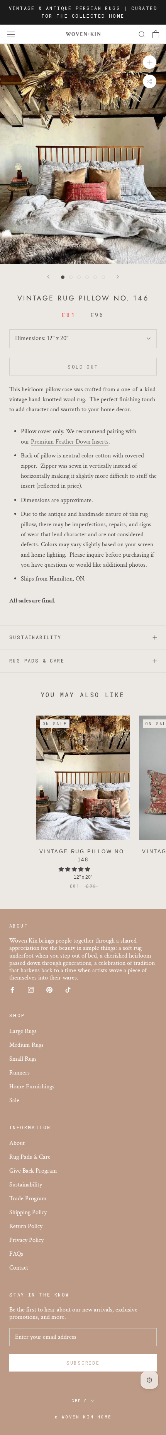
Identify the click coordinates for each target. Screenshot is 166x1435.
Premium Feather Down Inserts (69, 442)
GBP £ (79, 1400)
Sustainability (35, 637)
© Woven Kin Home (83, 1417)
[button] (75, 869)
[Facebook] (12, 989)
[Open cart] (155, 34)
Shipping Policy (28, 1212)
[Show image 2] (71, 277)
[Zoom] (149, 62)
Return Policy (25, 1226)
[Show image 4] (87, 277)
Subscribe (83, 1363)
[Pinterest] (49, 989)
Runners (19, 1073)
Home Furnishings (31, 1087)
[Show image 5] (95, 277)
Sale (14, 1100)
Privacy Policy (26, 1240)
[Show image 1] (62, 277)
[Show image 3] (79, 277)
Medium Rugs (26, 1045)
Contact (18, 1268)
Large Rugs (23, 1031)
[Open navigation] (11, 34)
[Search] (142, 34)
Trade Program (28, 1199)
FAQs (16, 1254)
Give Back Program (33, 1171)
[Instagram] (31, 989)
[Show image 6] (103, 277)
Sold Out (83, 367)
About (17, 1143)
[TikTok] (68, 989)
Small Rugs (23, 1059)
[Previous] (48, 277)
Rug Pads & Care (36, 660)
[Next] (118, 277)
